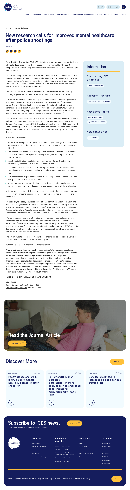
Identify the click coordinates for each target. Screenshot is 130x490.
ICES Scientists (83, 446)
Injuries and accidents (97, 122)
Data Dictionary (36, 453)
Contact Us (113, 7)
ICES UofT (105, 456)
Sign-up (73, 423)
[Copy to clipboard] (7, 51)
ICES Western (106, 463)
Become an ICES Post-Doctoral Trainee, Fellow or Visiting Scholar (64, 453)
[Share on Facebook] (19, 51)
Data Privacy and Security (39, 456)
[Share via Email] (11, 51)
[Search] (124, 7)
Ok (115, 479)
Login (100, 7)
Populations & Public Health (99, 101)
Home (8, 28)
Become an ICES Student (62, 449)
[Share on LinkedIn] (15, 51)
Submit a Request (37, 450)
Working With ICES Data (62, 461)
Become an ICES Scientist (62, 446)
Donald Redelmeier (95, 85)
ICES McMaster (106, 446)
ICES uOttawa (106, 460)
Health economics (95, 117)
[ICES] (18, 451)
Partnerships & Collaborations (63, 458)
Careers (81, 443)
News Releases (22, 28)
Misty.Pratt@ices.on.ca (16, 288)
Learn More (16, 343)
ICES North (105, 450)
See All (115, 362)
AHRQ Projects (36, 443)
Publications (90, 15)
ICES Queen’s (106, 453)
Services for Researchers (39, 446)
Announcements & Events (86, 453)
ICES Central (93, 138)
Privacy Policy (85, 479)
